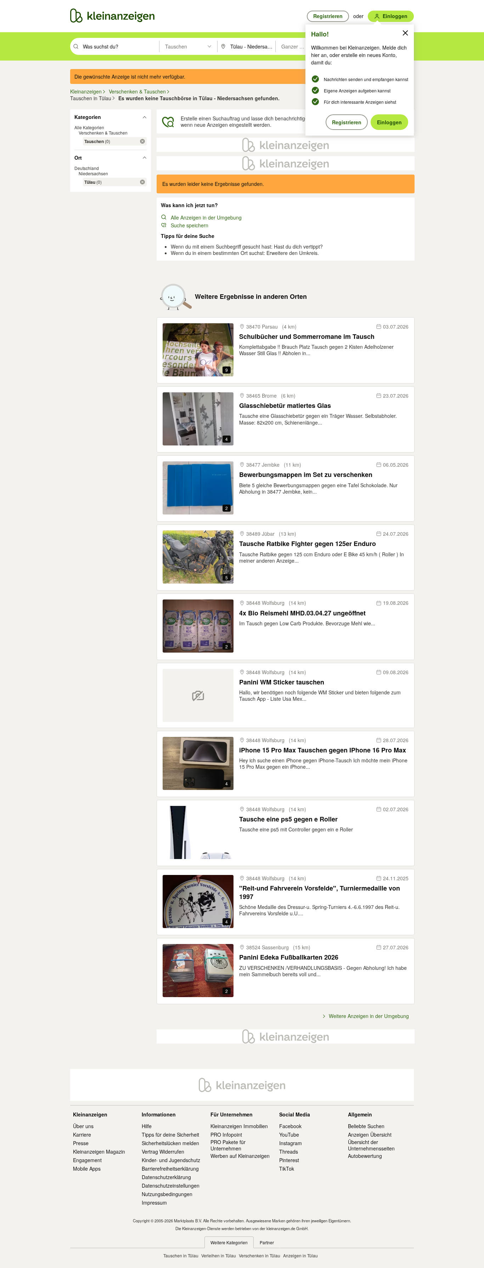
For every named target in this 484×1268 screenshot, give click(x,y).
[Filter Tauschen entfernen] (142, 141)
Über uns (83, 1126)
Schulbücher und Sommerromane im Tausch (307, 336)
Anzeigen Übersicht (370, 1134)
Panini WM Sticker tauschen (281, 682)
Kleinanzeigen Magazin (99, 1151)
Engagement (87, 1160)
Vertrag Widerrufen (163, 1151)
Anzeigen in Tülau (300, 1255)
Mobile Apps (87, 1168)
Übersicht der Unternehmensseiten (371, 1145)
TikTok (286, 1168)
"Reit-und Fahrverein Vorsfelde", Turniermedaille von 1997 (319, 892)
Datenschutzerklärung (166, 1177)
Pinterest (289, 1160)
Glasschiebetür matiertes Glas (285, 406)
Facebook (290, 1126)
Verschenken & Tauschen (103, 133)
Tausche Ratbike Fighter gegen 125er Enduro (307, 544)
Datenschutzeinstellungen (170, 1185)
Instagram (290, 1143)
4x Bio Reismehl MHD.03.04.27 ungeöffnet (302, 613)
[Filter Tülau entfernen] (142, 182)
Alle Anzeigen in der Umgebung (206, 217)
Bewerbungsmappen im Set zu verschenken (305, 475)
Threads (288, 1151)
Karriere (82, 1134)
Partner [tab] (267, 1242)
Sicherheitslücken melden (170, 1143)
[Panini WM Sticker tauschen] (198, 695)
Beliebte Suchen (366, 1126)
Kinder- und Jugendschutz (171, 1160)
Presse (81, 1143)
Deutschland (86, 168)
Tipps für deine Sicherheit (170, 1134)
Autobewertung (365, 1155)
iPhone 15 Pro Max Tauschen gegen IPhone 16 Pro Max (322, 750)
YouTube (289, 1134)
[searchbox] (120, 46)
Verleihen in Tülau (218, 1255)
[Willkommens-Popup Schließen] (405, 33)
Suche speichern (189, 225)
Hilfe (147, 1126)
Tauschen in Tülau (180, 1255)
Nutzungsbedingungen (167, 1194)
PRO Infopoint (226, 1134)
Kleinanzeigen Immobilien (239, 1126)
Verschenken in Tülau (259, 1255)
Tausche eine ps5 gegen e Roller (288, 819)
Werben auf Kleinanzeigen (240, 1155)
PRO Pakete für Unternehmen (228, 1145)
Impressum (154, 1202)
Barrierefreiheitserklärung (170, 1168)
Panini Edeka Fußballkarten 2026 (288, 957)
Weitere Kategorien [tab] (229, 1242)
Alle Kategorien (89, 127)
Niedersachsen (93, 173)
